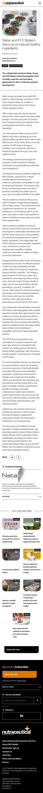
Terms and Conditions (11, 759)
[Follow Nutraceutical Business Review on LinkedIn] (21, 716)
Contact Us (7, 752)
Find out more (8, 687)
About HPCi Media (10, 744)
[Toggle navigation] (40, 3)
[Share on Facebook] (18, 457)
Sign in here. (22, 681)
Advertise (6, 755)
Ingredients (5, 65)
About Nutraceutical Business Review (19, 741)
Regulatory (26, 614)
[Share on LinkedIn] (12, 457)
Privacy (5, 762)
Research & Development (16, 65)
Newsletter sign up (10, 748)
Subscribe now (13, 649)
